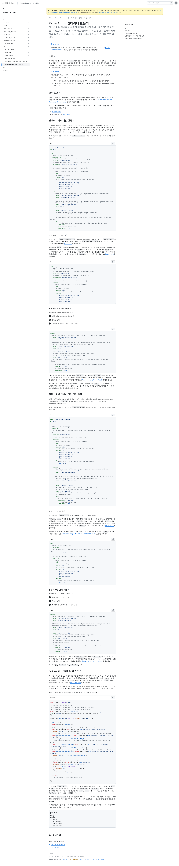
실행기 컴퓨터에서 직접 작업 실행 (65, 394)
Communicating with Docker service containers (79, 534)
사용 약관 (65, 859)
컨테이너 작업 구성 (57, 235)
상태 (81, 859)
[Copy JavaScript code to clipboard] (113, 697)
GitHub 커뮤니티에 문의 (58, 845)
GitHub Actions (9, 12)
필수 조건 (53, 92)
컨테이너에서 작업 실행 (60, 120)
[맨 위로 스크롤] (175, 862)
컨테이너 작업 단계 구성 (59, 308)
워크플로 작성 (56, 112)
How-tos (62, 18)
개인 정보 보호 (74, 859)
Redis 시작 (66, 114)
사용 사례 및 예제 (72, 18)
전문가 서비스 (95, 859)
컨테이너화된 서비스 (85, 18)
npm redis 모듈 (75, 682)
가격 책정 (86, 859)
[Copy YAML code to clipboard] (113, 143)
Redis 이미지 (109, 254)
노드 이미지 (68, 244)
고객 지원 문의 (55, 847)
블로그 (102, 859)
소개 (51, 56)
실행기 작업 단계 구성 (58, 590)
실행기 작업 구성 (56, 511)
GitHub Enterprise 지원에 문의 (108, 12)
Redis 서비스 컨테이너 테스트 (92, 380)
